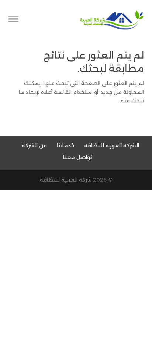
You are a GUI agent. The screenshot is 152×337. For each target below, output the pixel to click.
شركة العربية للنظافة (65, 179)
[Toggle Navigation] (13, 20)
